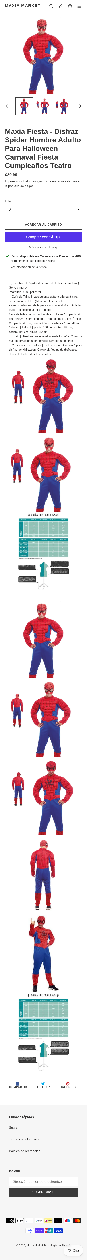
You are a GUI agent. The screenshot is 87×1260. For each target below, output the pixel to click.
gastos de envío (48, 181)
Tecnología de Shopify (57, 1245)
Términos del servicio (24, 1139)
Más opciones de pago (43, 247)
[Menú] (79, 6)
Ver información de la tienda (29, 267)
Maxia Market (23, 5)
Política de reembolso (24, 1151)
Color (8, 201)
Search (14, 1127)
